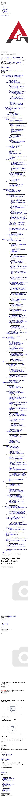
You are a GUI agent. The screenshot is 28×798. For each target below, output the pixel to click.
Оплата (5, 11)
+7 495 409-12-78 (10, 62)
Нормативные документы (9, 778)
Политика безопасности (8, 784)
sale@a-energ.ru (17, 62)
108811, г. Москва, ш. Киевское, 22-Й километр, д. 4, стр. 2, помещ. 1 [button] (12, 58)
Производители (7, 790)
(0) (5, 618)
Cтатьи (5, 10)
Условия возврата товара (9, 780)
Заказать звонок (19, 70)
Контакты (5, 9)
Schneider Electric (12, 616)
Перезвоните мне (5, 758)
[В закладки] (2, 747)
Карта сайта (6, 789)
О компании (6, 6)
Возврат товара (6, 788)
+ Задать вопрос (4, 716)
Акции (4, 791)
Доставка (5, 8)
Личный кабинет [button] (4, 15)
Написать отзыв (4, 630)
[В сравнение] (4, 747)
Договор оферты (7, 785)
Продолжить (3, 692)
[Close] (1, 633)
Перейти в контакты (5, 759)
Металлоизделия (7, 12)
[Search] (14, 54)
